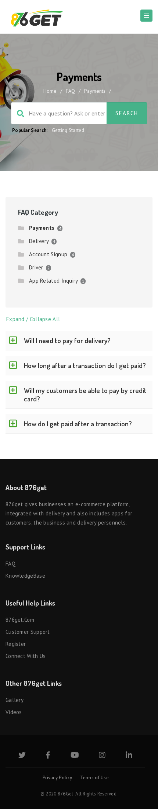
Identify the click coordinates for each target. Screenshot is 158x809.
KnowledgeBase (25, 575)
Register (16, 643)
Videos (14, 712)
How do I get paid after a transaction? (78, 423)
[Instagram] (102, 755)
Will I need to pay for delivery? (67, 340)
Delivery (39, 241)
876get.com (20, 619)
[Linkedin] (128, 755)
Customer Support (28, 631)
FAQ (70, 91)
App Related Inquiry (53, 280)
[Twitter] (22, 755)
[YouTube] (74, 755)
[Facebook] (48, 755)
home (50, 91)
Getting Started (68, 130)
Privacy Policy (57, 778)
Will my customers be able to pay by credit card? (85, 394)
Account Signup (48, 254)
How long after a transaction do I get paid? (85, 365)
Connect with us (26, 655)
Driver (36, 267)
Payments (41, 227)
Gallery (15, 699)
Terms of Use (94, 778)
